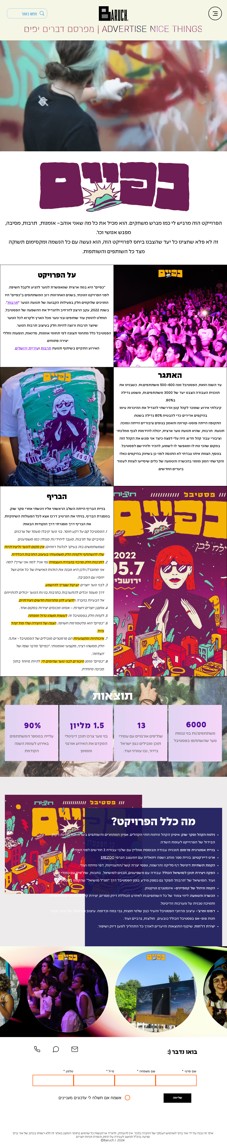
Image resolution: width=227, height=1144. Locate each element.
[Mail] (74, 1049)
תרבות (13, 302)
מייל (111, 1071)
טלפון (69, 1071)
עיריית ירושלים (27, 348)
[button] (67, 991)
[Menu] (215, 13)
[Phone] (37, 1049)
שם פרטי (190, 1071)
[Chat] (55, 1049)
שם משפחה (147, 1071)
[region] (31, 733)
